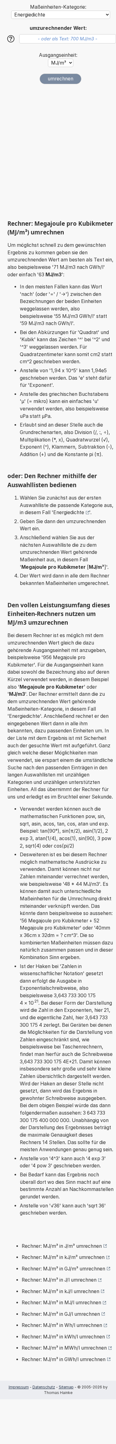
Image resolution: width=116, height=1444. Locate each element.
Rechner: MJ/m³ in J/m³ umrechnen (62, 1246)
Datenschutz (43, 1387)
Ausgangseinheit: (58, 55)
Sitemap (66, 1387)
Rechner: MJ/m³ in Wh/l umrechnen (62, 1325)
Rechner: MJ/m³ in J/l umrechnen (59, 1280)
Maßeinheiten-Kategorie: (58, 7)
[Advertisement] (58, 152)
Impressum (19, 1387)
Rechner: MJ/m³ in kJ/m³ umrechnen (63, 1257)
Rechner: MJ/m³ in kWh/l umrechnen (63, 1337)
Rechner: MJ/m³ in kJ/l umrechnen (60, 1291)
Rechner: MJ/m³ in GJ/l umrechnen (61, 1314)
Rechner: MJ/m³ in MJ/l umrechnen (61, 1303)
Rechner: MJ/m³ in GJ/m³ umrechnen (63, 1269)
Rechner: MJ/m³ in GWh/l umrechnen (63, 1359)
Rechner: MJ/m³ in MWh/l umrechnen (64, 1348)
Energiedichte (68, 512)
